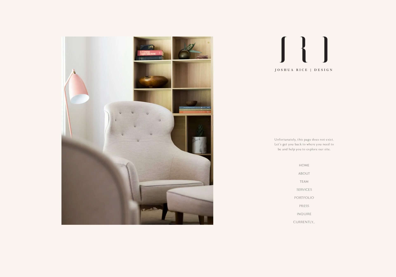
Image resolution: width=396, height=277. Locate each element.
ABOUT (304, 174)
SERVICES (304, 190)
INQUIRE (304, 214)
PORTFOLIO (304, 198)
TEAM (304, 182)
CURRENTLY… (304, 222)
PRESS (304, 206)
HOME (304, 165)
